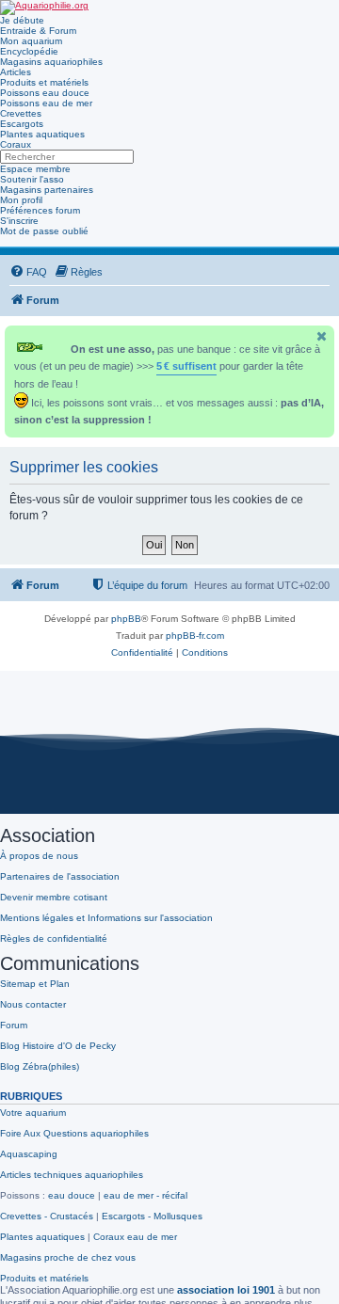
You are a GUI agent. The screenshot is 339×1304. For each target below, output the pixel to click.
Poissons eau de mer (46, 103)
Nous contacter (33, 1004)
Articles (15, 72)
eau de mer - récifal (145, 1195)
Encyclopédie (29, 51)
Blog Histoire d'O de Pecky (58, 1046)
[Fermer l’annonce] (322, 336)
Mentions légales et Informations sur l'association (106, 918)
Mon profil (21, 200)
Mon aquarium (31, 41)
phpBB (126, 618)
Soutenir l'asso (32, 179)
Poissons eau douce (44, 92)
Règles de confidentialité (53, 938)
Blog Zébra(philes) (39, 1066)
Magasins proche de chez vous (68, 1257)
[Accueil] (44, 7)
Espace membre (35, 169)
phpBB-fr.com (195, 635)
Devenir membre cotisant (53, 897)
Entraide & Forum (38, 30)
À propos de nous (39, 856)
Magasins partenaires (46, 189)
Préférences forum (40, 210)
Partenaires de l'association (60, 876)
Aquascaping (28, 1154)
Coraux (15, 144)
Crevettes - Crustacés (46, 1216)
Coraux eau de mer (135, 1237)
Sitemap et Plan (35, 983)
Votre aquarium (33, 1112)
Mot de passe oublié (44, 231)
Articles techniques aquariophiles (71, 1174)
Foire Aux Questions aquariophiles (74, 1133)
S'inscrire (19, 220)
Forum (13, 1025)
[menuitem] (28, 272)
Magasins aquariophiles (51, 61)
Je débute (22, 20)
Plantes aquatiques (42, 134)
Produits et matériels (44, 82)
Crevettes (20, 113)
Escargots (21, 124)
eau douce (71, 1195)
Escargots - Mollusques (152, 1216)
